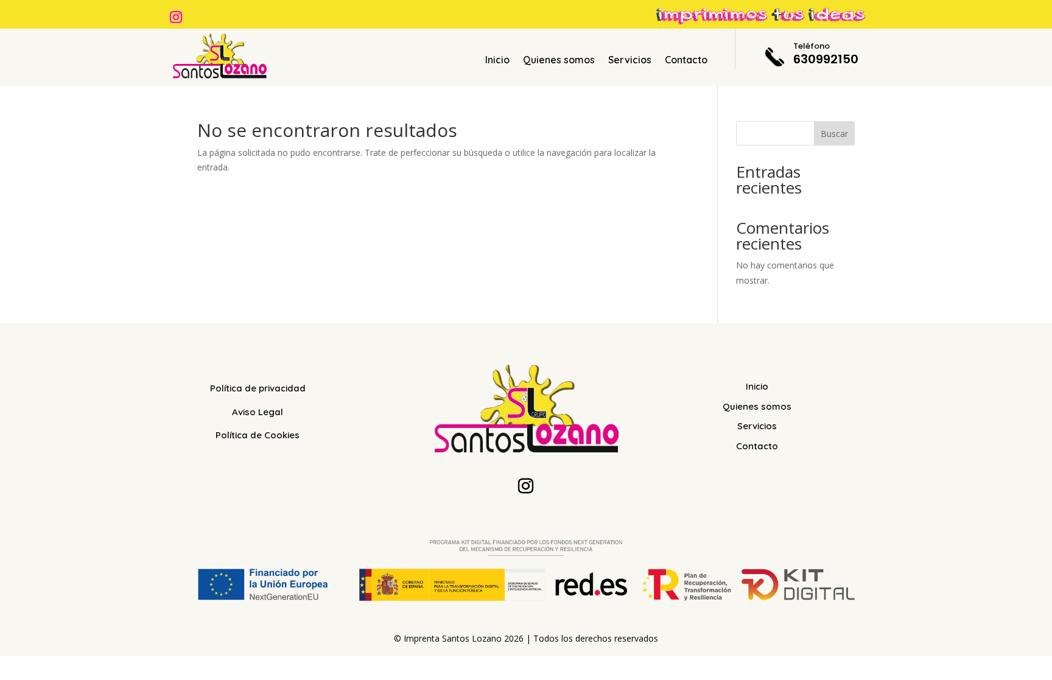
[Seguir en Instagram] (176, 17)
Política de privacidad (258, 388)
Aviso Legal (257, 412)
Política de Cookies (258, 435)
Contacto (686, 60)
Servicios (629, 60)
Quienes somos (559, 60)
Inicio (497, 60)
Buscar (834, 133)
